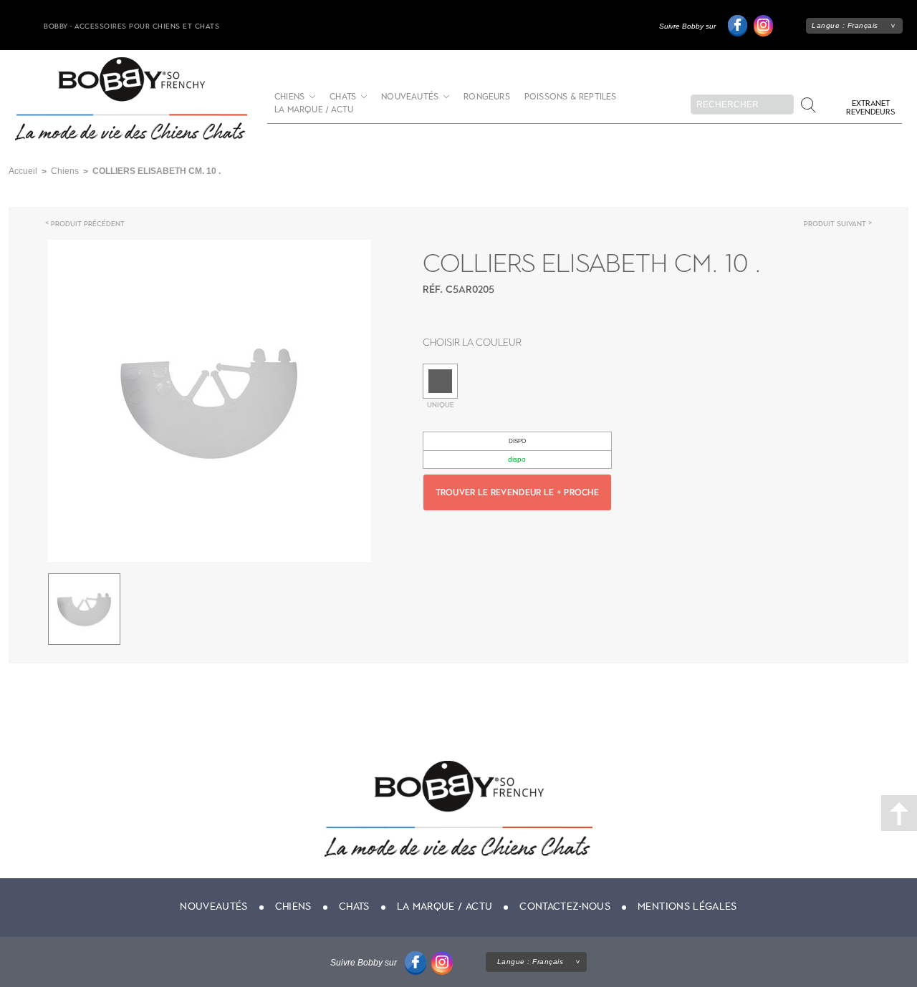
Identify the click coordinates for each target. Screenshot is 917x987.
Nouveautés (409, 97)
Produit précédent (88, 223)
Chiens (289, 97)
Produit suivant (835, 223)
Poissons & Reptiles (570, 97)
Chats (343, 97)
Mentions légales (687, 906)
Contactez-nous (564, 906)
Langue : (845, 25)
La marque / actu (313, 110)
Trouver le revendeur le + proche (518, 492)
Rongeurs (487, 97)
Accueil (23, 171)
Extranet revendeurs (870, 108)
